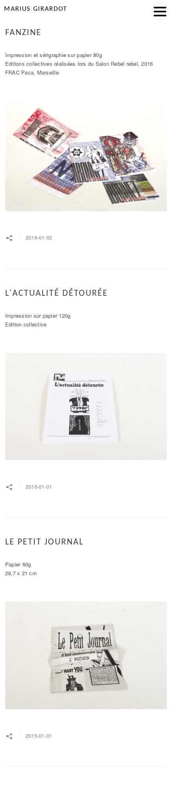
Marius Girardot (35, 9)
